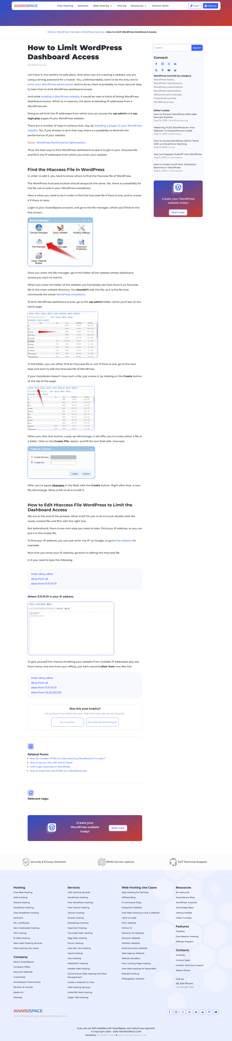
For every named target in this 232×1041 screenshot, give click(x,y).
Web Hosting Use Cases (26, 948)
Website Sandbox (131, 958)
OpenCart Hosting (77, 928)
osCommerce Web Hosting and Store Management (87, 975)
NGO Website (129, 923)
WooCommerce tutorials (168, 94)
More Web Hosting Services (27, 943)
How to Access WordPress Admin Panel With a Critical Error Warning (176, 142)
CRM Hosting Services (79, 987)
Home (51, 32)
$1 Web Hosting (21, 938)
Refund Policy (53, 1016)
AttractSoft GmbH (105, 1035)
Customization (176, 157)
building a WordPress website (60, 96)
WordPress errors (164, 102)
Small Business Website (134, 948)
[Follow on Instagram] (162, 63)
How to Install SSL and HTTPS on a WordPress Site (58, 770)
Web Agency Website (133, 953)
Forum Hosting (75, 943)
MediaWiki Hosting (78, 963)
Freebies (180, 931)
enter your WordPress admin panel (50, 84)
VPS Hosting (20, 933)
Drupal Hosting (76, 918)
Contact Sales (183, 960)
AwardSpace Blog (185, 897)
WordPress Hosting (23, 907)
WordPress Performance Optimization (61, 142)
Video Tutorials (184, 918)
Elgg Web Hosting (77, 938)
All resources (182, 892)
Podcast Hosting (130, 973)
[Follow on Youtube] (168, 70)
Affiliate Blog (128, 897)
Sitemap (17, 997)
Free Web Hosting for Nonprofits (139, 968)
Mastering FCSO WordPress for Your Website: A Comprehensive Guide (174, 129)
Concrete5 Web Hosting (80, 933)
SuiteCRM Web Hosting (80, 992)
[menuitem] (65, 5)
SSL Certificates (21, 923)
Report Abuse (183, 970)
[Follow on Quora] (156, 70)
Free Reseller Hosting (187, 936)
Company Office (21, 967)
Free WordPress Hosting (26, 912)
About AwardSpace (23, 961)
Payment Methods (23, 972)
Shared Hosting (21, 902)
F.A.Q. (64, 1016)
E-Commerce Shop (131, 902)
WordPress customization (168, 87)
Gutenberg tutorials (165, 98)
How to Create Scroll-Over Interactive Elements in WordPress (175, 166)
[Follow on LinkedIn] (175, 63)
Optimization (175, 134)
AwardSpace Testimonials (27, 982)
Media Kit (18, 992)
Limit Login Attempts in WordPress (50, 766)
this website (123, 540)
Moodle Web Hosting (79, 968)
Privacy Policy (38, 1016)
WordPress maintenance (168, 83)
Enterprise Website (132, 907)
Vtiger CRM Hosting (78, 997)
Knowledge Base (185, 907)
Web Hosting (20, 897)
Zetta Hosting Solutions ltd (132, 1035)
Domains (18, 918)
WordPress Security (93, 32)
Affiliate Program (185, 941)
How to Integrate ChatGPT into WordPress (178, 154)
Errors (172, 147)
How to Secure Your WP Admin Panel (51, 762)
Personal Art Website (133, 933)
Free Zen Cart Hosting (79, 948)
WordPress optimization (167, 90)
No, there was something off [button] (102, 722)
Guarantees (19, 977)
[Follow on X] (168, 63)
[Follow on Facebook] (156, 63)
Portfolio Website (131, 943)
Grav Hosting (74, 958)
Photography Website (133, 978)
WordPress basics (164, 79)
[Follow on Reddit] (175, 70)
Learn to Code (129, 918)
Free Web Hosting (23, 892)
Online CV (127, 928)
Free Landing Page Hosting (136, 963)
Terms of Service (22, 1016)
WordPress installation (70, 294)
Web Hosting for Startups (135, 892)
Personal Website (131, 938)
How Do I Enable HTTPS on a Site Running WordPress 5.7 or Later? (67, 758)
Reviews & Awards (23, 987)
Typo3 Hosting (75, 953)
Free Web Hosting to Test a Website (141, 912)
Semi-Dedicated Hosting (26, 928)
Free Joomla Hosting (78, 907)
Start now (118, 828)
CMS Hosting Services (79, 892)
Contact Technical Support (189, 965)
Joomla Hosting (76, 912)
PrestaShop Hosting (78, 923)
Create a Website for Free (81, 982)
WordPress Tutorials (68, 32)
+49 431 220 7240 (185, 987)
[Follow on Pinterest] (162, 70)
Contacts (180, 955)
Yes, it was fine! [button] (67, 722)
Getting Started (184, 912)
